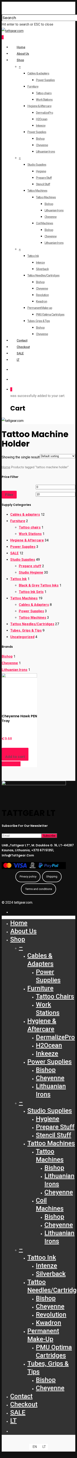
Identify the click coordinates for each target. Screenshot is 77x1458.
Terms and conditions (38, 889)
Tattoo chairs (44, 93)
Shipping (51, 876)
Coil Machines (44, 223)
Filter (9, 495)
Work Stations (44, 99)
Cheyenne (42, 145)
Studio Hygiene (31, 572)
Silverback (42, 269)
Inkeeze (40, 125)
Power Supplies (45, 80)
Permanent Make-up (39, 308)
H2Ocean (41, 119)
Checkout (23, 347)
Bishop (40, 138)
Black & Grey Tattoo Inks (39, 585)
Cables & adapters (38, 73)
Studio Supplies (36, 164)
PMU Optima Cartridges (50, 314)
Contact (22, 340)
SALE (20, 353)
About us (23, 53)
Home (21, 47)
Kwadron (41, 301)
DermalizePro (44, 112)
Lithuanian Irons (45, 151)
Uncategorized (22, 637)
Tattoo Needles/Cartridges (43, 275)
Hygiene (41, 171)
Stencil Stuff (43, 184)
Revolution (42, 295)
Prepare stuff (30, 566)
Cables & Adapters (34, 605)
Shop (20, 60)
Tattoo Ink (33, 256)
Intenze (40, 262)
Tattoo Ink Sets (31, 592)
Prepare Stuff (44, 177)
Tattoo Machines (37, 190)
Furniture (32, 86)
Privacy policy (28, 876)
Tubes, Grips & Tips (38, 321)
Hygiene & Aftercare (39, 106)
